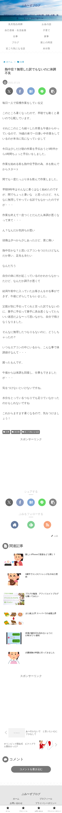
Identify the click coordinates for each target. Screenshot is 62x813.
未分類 (17, 432)
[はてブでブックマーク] (31, 91)
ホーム (16, 799)
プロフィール (46, 799)
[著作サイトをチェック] (14, 525)
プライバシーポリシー (45, 803)
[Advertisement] (31, 463)
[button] (53, 91)
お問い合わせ (16, 803)
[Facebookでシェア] (20, 91)
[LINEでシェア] (42, 91)
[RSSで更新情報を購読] (47, 525)
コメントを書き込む (31, 769)
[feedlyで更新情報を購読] (31, 525)
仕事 (7, 432)
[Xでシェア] (9, 91)
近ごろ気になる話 (32, 432)
